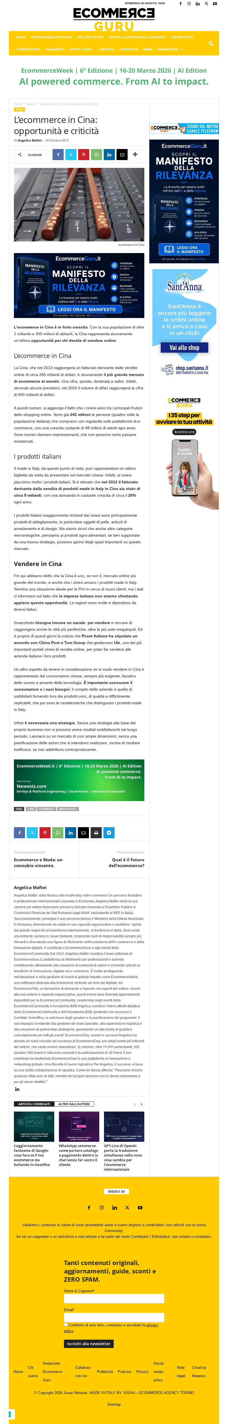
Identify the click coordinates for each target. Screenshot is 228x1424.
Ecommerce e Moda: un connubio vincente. (38, 862)
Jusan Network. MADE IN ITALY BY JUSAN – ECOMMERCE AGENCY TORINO (128, 1393)
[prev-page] (135, 1104)
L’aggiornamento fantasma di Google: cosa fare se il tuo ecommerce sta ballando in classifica (32, 1155)
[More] (135, 154)
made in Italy (68, 809)
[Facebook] (180, 4)
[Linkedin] (197, 4)
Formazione (168, 49)
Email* (69, 1310)
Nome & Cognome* (79, 1291)
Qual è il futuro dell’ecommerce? (126, 862)
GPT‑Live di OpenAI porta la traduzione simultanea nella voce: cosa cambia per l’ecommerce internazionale (123, 1157)
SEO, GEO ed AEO (90, 37)
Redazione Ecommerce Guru (52, 1371)
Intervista (129, 49)
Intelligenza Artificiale (51, 37)
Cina (31, 809)
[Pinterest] (83, 154)
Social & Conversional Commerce (137, 37)
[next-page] (141, 1104)
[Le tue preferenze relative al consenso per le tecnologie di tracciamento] (9, 1414)
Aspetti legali (81, 49)
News (147, 49)
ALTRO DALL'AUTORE (74, 1104)
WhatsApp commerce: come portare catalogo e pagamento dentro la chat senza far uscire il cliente (78, 1155)
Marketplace (183, 37)
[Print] (96, 832)
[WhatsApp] (96, 154)
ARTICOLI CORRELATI (34, 1104)
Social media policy (158, 1371)
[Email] (122, 154)
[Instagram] (189, 4)
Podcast (124, 1372)
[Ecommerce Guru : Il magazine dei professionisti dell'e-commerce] (114, 19)
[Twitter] (206, 4)
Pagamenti (55, 49)
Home (21, 37)
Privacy (142, 1372)
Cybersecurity (28, 49)
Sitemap (114, 1404)
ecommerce (46, 809)
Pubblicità (105, 1372)
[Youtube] (215, 4)
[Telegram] (109, 832)
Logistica (106, 49)
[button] (211, 44)
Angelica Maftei (30, 140)
